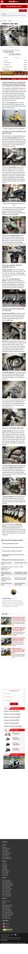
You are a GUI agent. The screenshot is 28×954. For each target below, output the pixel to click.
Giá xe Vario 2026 (6, 880)
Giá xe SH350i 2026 (6, 853)
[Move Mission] (8, 741)
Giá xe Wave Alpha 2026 (7, 913)
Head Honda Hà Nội (6, 906)
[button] (10, 47)
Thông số (14, 78)
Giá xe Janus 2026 (6, 894)
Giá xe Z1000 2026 (6, 858)
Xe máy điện (5, 875)
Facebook (7, 923)
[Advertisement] (14, 673)
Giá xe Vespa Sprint (6, 857)
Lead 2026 (3, 15)
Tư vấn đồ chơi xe (6, 848)
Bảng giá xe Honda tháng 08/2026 (12, 711)
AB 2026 (23, 15)
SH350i (19, 15)
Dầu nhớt (4, 902)
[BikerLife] (14, 592)
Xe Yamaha (4, 865)
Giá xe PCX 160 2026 (7, 915)
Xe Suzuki (4, 866)
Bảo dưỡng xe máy (6, 918)
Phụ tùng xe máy (6, 901)
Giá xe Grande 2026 (6, 895)
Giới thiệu (4, 844)
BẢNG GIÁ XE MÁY (15, 708)
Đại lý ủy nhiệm (21, 78)
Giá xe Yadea (5, 873)
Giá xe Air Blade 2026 (7, 885)
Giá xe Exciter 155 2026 (7, 884)
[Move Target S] (8, 746)
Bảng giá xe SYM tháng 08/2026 (12, 723)
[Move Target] (8, 751)
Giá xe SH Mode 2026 (7, 883)
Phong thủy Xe (5, 850)
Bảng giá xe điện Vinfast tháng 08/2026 (13, 726)
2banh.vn (7, 926)
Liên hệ (4, 845)
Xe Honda (4, 863)
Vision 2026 (9, 15)
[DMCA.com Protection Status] (8, 930)
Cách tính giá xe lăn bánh (16, 70)
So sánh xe (4, 847)
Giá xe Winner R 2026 (7, 888)
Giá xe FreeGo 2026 (6, 911)
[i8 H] (7, 735)
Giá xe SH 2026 (5, 891)
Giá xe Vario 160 (6, 916)
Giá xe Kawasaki (6, 870)
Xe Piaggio (4, 868)
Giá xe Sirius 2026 (6, 909)
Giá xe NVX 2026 (6, 887)
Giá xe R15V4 (5, 855)
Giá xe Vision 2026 (6, 890)
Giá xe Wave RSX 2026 (7, 912)
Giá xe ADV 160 (5, 908)
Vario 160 (15, 15)
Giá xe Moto (5, 869)
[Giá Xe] (14, 2)
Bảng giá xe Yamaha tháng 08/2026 (12, 714)
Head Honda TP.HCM (7, 905)
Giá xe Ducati (5, 872)
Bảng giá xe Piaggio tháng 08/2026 (12, 717)
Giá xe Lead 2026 (6, 881)
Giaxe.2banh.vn (12, 943)
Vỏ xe (3, 903)
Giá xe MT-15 (5, 851)
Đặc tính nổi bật (5, 78)
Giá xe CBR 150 (5, 854)
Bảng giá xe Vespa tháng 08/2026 (12, 720)
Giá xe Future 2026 (6, 893)
